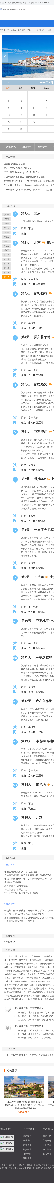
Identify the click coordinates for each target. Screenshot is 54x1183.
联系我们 (27, 1140)
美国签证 (12, 1168)
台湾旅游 (29, 1165)
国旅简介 (27, 1136)
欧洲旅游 (22, 30)
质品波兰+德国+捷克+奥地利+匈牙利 (24, 1102)
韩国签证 (47, 1168)
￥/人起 (24, 1112)
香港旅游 (37, 1165)
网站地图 (27, 1158)
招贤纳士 (27, 1149)
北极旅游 (20, 1165)
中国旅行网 (4, 30)
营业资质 (27, 1145)
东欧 (29, 30)
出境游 (13, 30)
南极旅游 (12, 1165)
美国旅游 (45, 1165)
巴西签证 (30, 1168)
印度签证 (39, 1168)
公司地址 (27, 1154)
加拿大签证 (21, 1168)
